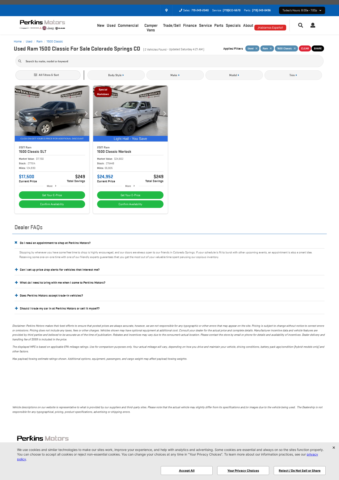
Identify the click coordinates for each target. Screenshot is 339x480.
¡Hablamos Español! (270, 27)
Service (205, 25)
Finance (190, 25)
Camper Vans (151, 27)
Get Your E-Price (52, 195)
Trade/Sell (172, 25)
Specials (233, 25)
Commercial (128, 25)
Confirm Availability (52, 204)
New (100, 25)
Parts (218, 25)
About (248, 25)
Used (111, 25)
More (50, 185)
